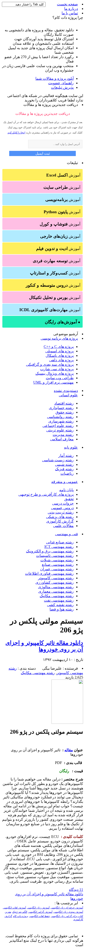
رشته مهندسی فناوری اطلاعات (49, 573)
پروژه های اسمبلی (59, 351)
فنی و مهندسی (66, 534)
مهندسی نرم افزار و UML (53, 382)
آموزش (63, 175)
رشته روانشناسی (60, 417)
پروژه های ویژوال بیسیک (54, 373)
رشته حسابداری (61, 408)
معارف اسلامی (62, 439)
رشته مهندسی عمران (57, 569)
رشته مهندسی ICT (59, 547)
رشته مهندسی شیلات (57, 560)
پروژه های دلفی (61, 360)
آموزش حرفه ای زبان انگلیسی (67, 907)
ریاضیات (67, 473)
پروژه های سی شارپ (57, 369)
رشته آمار (66, 456)
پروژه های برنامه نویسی (59, 338)
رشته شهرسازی (61, 421)
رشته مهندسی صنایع (58, 565)
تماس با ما (70, 13)
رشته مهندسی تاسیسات (55, 556)
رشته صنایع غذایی (60, 542)
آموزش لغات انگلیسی (14, 907)
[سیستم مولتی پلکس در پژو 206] (67, 722)
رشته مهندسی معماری (56, 591)
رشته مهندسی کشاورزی (54, 582)
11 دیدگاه (76, 890)
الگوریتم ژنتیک (19, 912)
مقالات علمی (63, 526)
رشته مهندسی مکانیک (57, 596)
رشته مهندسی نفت (59, 600)
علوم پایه (71, 447)
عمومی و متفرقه (64, 482)
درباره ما (71, 9)
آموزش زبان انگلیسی (38, 907)
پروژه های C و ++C (59, 347)
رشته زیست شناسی (58, 460)
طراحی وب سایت (60, 378)
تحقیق (69, 499)
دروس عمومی (62, 508)
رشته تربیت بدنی (61, 512)
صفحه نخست (67, 4)
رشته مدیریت (63, 435)
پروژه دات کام (20, 916)
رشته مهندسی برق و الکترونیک (50, 551)
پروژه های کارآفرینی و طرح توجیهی (46, 494)
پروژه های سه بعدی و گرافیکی (50, 364)
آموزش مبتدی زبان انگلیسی (68, 912)
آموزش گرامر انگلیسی (40, 912)
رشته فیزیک (64, 469)
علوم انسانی (68, 395)
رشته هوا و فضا (62, 609)
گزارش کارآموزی (60, 521)
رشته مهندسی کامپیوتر (56, 578)
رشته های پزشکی (60, 517)
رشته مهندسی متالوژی (56, 587)
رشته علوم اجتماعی (58, 426)
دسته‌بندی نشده (66, 391)
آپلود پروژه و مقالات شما (54, 78)
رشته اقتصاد (64, 403)
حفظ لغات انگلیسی (39, 916)
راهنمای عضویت (61, 83)
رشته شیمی (64, 464)
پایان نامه (66, 490)
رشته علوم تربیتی (60, 430)
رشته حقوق (64, 412)
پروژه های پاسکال (60, 356)
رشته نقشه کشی (60, 605)
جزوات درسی (63, 503)
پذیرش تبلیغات (62, 87)
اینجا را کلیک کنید (16, 132)
